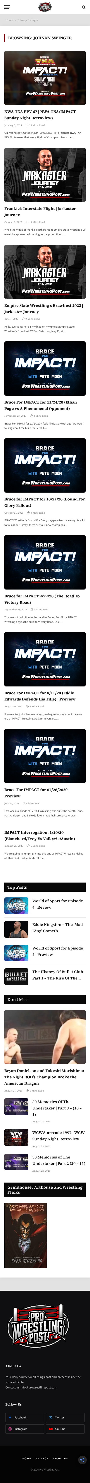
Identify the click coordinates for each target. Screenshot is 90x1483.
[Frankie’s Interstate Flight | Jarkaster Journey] (45, 175)
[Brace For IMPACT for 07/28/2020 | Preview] (45, 756)
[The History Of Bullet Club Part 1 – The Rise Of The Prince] (16, 976)
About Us (60, 1458)
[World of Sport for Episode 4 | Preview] (16, 953)
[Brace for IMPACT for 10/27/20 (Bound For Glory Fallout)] (45, 465)
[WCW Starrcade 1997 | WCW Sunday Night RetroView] (16, 1137)
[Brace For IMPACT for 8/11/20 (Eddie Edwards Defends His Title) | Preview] (45, 659)
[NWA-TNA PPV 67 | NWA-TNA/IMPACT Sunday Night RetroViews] (45, 78)
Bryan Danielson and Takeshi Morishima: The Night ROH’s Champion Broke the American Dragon (44, 1077)
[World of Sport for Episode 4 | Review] (16, 905)
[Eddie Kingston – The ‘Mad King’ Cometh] (16, 929)
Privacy (42, 1458)
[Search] (83, 7)
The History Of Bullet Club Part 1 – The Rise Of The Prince (57, 978)
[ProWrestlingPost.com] (45, 7)
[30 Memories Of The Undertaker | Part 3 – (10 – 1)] (16, 1106)
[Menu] (7, 7)
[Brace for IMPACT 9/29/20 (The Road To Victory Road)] (45, 562)
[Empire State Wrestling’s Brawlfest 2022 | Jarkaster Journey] (45, 272)
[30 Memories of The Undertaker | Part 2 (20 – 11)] (16, 1162)
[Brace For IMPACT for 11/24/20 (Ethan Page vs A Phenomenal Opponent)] (45, 368)
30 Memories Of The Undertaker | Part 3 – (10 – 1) (57, 1108)
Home (9, 20)
